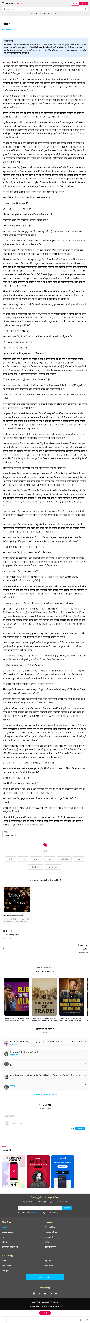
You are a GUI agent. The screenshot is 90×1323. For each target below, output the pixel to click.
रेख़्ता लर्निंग (49, 1265)
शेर (37, 14)
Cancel (71, 1128)
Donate (75, 4)
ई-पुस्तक (56, 14)
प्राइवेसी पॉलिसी (35, 1302)
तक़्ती (4, 1237)
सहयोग (4, 1227)
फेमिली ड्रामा (35, 867)
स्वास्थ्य (36, 859)
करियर (47, 1242)
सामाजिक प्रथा (53, 867)
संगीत (23, 859)
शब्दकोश (43, 14)
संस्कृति (49, 859)
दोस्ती (10, 859)
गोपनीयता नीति (34, 1212)
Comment (80, 1128)
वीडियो (49, 14)
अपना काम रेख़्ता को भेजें (10, 1247)
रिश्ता (78, 859)
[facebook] (34, 1293)
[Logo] (10, 3)
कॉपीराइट (56, 1302)
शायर (32, 14)
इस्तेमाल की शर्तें (47, 1302)
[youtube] (45, 1293)
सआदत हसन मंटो (7, 29)
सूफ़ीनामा (48, 1260)
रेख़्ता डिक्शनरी (7, 1265)
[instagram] (50, 1293)
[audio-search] (85, 9)
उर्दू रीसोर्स (5, 1242)
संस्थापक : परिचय (51, 1232)
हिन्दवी (4, 1260)
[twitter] (39, 1293)
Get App (83, 3)
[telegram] (56, 1293)
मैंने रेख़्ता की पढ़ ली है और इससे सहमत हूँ (39, 1212)
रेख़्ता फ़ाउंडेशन (50, 1227)
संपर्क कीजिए (49, 1237)
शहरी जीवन (64, 859)
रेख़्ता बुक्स (5, 1270)
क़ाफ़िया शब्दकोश (7, 1232)
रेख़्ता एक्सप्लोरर (50, 1247)
